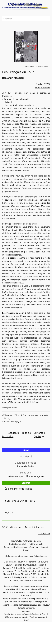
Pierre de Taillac (26, 466)
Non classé (43, 66)
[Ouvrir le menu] (26, 11)
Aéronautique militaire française (26, 476)
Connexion (44, 533)
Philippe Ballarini (42, 87)
